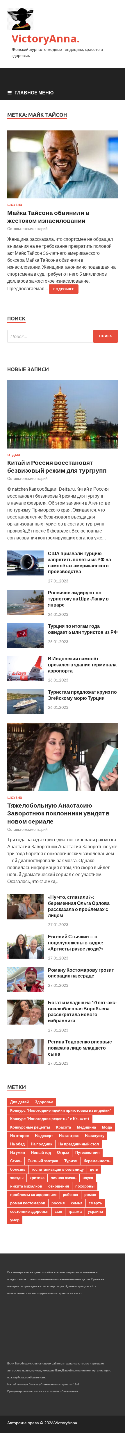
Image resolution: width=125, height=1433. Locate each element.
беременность (97, 1160)
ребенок (70, 1194)
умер (14, 1219)
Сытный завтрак (43, 1160)
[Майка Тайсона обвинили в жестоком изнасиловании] (62, 166)
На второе (19, 1135)
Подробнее (63, 289)
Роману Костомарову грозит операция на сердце (81, 973)
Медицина (86, 1127)
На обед (17, 1144)
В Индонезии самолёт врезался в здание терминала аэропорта (82, 664)
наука (88, 1177)
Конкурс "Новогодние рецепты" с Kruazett (50, 1118)
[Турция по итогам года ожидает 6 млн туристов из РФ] (25, 646)
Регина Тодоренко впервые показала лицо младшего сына (80, 1048)
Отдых (13, 455)
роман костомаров (27, 1203)
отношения (58, 1186)
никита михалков (26, 1186)
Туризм (71, 1160)
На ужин (17, 1152)
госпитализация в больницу (58, 1169)
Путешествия (87, 1152)
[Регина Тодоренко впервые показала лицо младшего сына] (25, 1062)
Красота (63, 1127)
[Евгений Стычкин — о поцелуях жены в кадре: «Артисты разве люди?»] (25, 956)
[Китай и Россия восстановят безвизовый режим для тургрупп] (62, 449)
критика (37, 1177)
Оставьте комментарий (27, 228)
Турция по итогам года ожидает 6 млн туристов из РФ (83, 629)
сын (58, 1211)
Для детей (19, 1102)
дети (94, 1169)
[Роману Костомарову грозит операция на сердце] (25, 990)
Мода (107, 1127)
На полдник (41, 1144)
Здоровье (44, 1102)
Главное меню (34, 92)
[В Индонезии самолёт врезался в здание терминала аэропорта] (25, 678)
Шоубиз (14, 205)
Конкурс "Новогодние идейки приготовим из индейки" (60, 1110)
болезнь (18, 1169)
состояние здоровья (29, 1211)
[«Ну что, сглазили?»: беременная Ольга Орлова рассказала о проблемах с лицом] (25, 917)
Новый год (41, 1152)
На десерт (44, 1135)
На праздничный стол (78, 1144)
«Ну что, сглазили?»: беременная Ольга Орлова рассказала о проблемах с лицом (79, 906)
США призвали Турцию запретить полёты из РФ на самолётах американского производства (79, 562)
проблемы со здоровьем (33, 1194)
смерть (95, 1203)
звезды (17, 1177)
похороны (84, 1186)
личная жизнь (63, 1177)
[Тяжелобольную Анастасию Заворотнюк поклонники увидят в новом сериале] (62, 792)
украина (95, 1211)
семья (77, 1203)
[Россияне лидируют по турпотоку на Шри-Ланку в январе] (25, 613)
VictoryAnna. (46, 38)
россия (58, 1203)
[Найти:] (62, 336)
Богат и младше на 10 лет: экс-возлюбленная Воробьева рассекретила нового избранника (82, 1011)
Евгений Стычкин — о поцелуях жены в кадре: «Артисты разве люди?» (75, 942)
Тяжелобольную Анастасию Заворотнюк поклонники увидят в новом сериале (58, 813)
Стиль (16, 1160)
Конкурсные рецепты (30, 1127)
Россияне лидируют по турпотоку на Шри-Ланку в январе (78, 598)
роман (90, 1194)
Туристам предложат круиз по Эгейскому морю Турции (82, 695)
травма (75, 1211)
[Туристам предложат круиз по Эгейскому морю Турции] (25, 712)
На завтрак (69, 1135)
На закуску (94, 1135)
